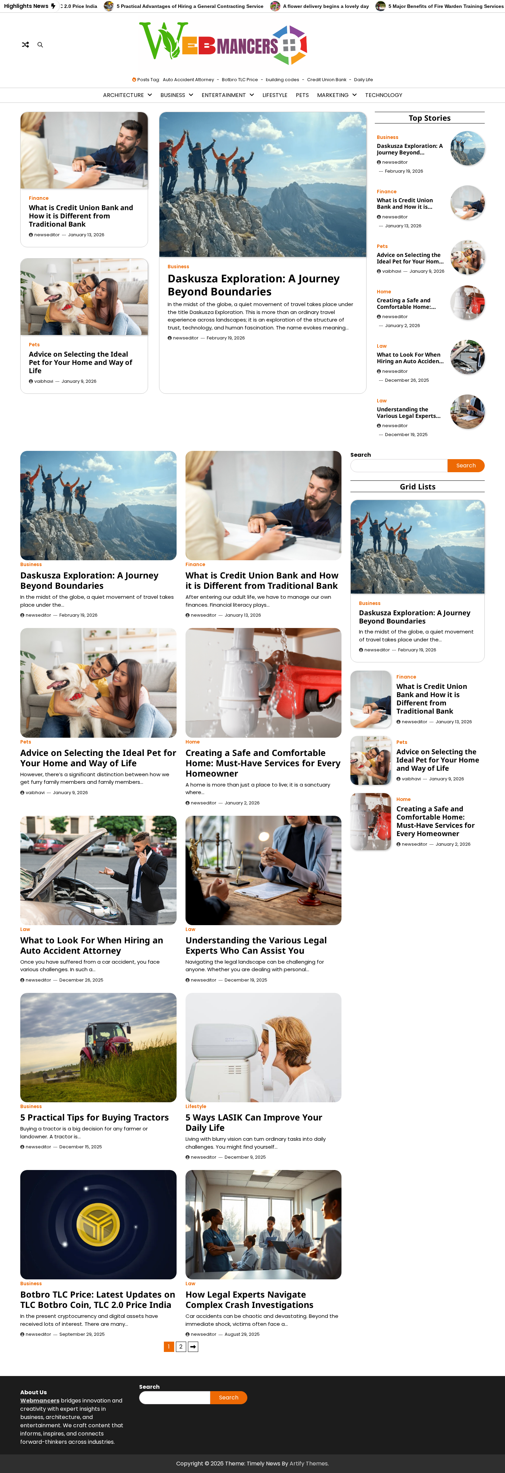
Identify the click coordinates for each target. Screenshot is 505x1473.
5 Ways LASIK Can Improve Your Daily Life (254, 1122)
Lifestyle (275, 95)
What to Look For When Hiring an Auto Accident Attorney (409, 358)
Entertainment (224, 95)
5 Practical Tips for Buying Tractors (94, 1117)
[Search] (40, 45)
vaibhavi (43, 381)
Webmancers (39, 1401)
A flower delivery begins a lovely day (270, 6)
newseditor (186, 338)
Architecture (123, 95)
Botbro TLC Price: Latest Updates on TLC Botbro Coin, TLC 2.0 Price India (97, 1299)
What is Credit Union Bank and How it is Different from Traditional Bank (81, 216)
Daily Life (363, 80)
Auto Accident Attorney (188, 80)
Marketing (333, 95)
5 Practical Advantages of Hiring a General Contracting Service (134, 6)
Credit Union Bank (326, 80)
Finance (38, 198)
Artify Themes (309, 1463)
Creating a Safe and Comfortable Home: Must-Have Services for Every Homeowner (408, 303)
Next (193, 1347)
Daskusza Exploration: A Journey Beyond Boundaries (254, 285)
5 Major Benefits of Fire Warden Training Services (390, 6)
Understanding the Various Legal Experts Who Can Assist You (406, 412)
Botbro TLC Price (240, 80)
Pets (302, 95)
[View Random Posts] (25, 45)
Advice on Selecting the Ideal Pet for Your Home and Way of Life (80, 362)
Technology (383, 95)
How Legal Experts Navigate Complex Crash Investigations (250, 1299)
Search (466, 465)
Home (384, 292)
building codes (282, 80)
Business (172, 95)
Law (382, 346)
